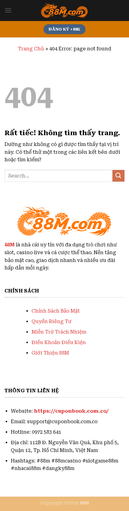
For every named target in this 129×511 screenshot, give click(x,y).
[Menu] (8, 10)
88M (9, 245)
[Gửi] (118, 176)
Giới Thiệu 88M (50, 353)
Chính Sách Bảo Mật (56, 311)
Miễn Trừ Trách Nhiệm (59, 332)
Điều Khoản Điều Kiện (59, 342)
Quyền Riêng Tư (51, 321)
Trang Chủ (31, 49)
